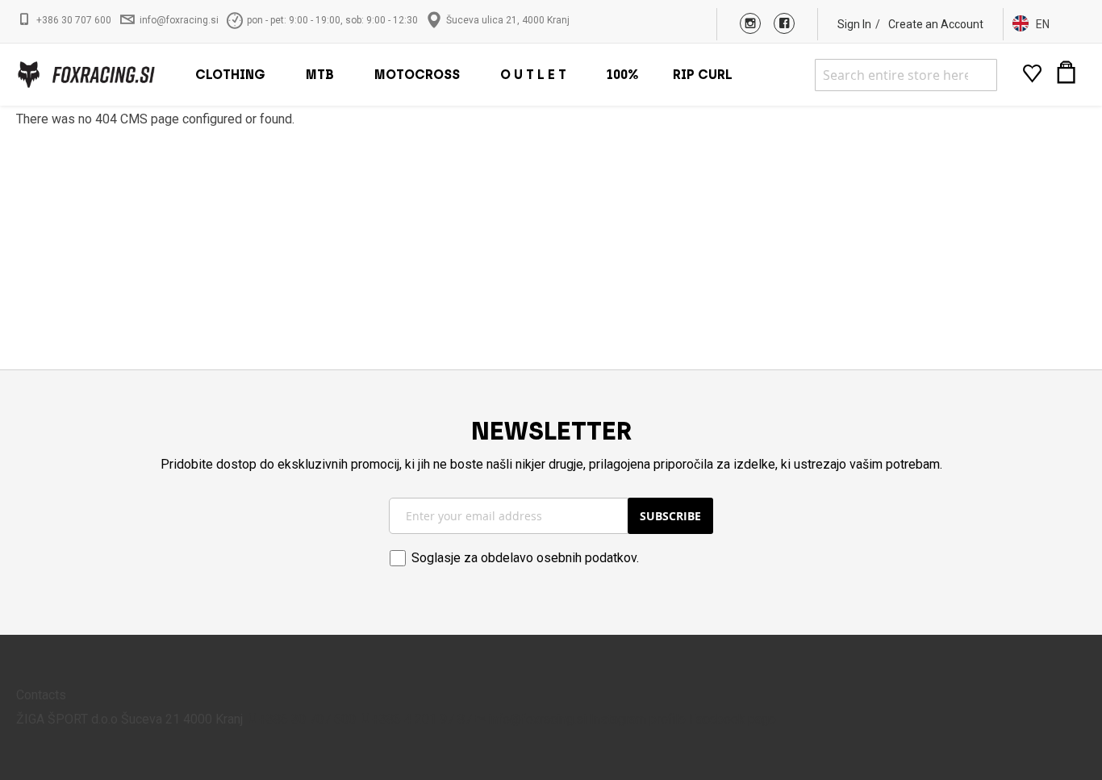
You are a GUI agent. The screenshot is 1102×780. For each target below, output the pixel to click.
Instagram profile (638, 719)
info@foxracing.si (179, 20)
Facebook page (732, 719)
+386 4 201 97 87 (422, 719)
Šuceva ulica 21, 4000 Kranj (508, 20)
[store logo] (85, 75)
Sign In (854, 24)
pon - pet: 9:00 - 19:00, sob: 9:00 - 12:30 (332, 20)
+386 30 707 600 (73, 20)
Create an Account (935, 24)
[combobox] (906, 75)
